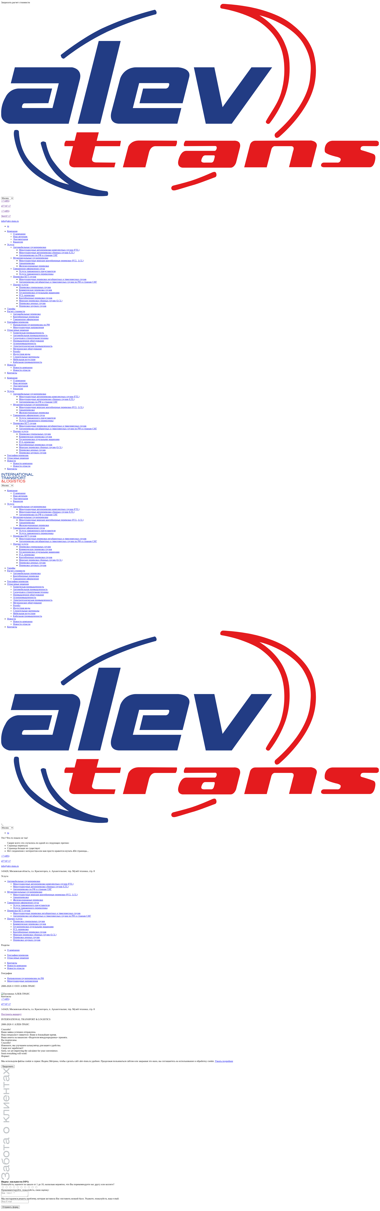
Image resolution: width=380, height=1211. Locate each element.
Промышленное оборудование (28, 340)
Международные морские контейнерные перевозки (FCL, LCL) (51, 260)
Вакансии (18, 242)
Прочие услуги (20, 284)
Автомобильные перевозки (27, 314)
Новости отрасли (21, 370)
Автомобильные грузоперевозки (29, 247)
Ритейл (16, 351)
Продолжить (8, 1066)
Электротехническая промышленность (32, 346)
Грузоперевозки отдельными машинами (39, 292)
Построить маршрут (11, 1014)
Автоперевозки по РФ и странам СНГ (38, 255)
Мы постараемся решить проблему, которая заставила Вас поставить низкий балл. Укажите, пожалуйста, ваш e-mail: (60, 1198)
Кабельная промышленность (27, 362)
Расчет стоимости (16, 311)
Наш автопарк (20, 236)
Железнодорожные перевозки (34, 266)
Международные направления (28, 327)
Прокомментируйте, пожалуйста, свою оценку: (25, 1190)
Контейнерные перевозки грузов (35, 298)
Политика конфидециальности (19, 991)
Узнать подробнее (224, 1061)
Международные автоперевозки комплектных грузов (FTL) (49, 250)
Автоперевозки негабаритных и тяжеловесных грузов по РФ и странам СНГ (58, 282)
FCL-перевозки (27, 295)
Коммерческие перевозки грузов (35, 290)
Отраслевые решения (18, 330)
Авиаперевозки (27, 263)
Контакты (12, 373)
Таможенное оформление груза (29, 268)
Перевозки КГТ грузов (24, 276)
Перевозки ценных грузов (32, 303)
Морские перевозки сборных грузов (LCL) (40, 300)
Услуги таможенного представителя (37, 271)
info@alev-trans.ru (10, 221)
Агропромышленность (24, 343)
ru (8, 226)
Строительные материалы (26, 357)
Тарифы (11, 308)
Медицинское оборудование (27, 349)
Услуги (10, 244)
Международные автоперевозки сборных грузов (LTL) (47, 252)
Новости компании (23, 367)
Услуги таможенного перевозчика (36, 274)
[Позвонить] (190, 825)
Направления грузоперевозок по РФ (31, 324)
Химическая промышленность (28, 332)
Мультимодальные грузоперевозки (30, 258)
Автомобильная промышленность (30, 335)
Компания (12, 231)
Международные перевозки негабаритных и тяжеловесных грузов (52, 279)
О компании (19, 234)
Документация (20, 239)
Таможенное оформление (26, 319)
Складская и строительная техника (30, 338)
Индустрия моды (21, 354)
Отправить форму (10, 1207)
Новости (11, 365)
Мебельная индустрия (24, 359)
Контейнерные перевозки (26, 316)
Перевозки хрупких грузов (32, 306)
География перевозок (17, 322)
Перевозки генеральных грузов (35, 287)
